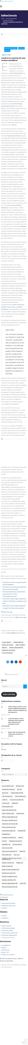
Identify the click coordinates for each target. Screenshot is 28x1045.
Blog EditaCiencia (11, 18)
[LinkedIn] (16, 661)
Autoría (5, 793)
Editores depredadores (16, 647)
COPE (4, 799)
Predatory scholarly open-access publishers (11, 859)
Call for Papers (7, 796)
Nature (14, 125)
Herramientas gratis (8, 830)
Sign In (16, 1041)
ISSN (20, 837)
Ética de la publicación (9, 887)
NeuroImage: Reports (8, 106)
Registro (11, 1041)
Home (2, 18)
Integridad (6, 834)
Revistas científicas (9, 880)
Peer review (6, 855)
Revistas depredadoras (9, 883)
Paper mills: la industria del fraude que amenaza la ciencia (16, 734)
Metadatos (6, 844)
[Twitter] (7, 661)
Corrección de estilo (16, 799)
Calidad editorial (8, 20)
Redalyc (19, 862)
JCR (4, 841)
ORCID (22, 851)
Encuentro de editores (9, 820)
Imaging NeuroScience (13, 136)
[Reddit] (20, 661)
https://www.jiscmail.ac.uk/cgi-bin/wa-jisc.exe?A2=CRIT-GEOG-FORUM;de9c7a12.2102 (14, 594)
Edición (21, 48)
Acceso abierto (6, 642)
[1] (21, 290)
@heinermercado (21, 617)
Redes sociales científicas (10, 869)
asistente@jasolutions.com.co (16, 633)
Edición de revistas (7, 645)
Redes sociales (7, 866)
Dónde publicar (7, 806)
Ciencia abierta (20, 796)
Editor (7, 50)
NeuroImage (18, 104)
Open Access (7, 848)
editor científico (20, 645)
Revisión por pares (8, 873)
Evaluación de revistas (8, 650)
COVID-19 (5, 803)
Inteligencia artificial (9, 837)
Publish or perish (8, 862)
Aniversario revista (8, 789)
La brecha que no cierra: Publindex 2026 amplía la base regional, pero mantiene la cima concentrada (12, 722)
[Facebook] (11, 661)
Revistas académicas (9, 876)
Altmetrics (20, 786)
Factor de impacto (7, 653)
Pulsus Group (10, 307)
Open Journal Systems (9, 851)
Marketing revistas (15, 841)
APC (19, 789)
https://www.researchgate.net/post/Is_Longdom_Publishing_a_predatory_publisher (15, 601)
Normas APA (17, 844)
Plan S (16, 855)
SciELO (23, 883)
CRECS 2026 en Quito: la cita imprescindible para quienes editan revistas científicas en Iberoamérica (17, 709)
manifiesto (23, 226)
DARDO (15, 803)
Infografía (21, 830)
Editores (4, 647)
